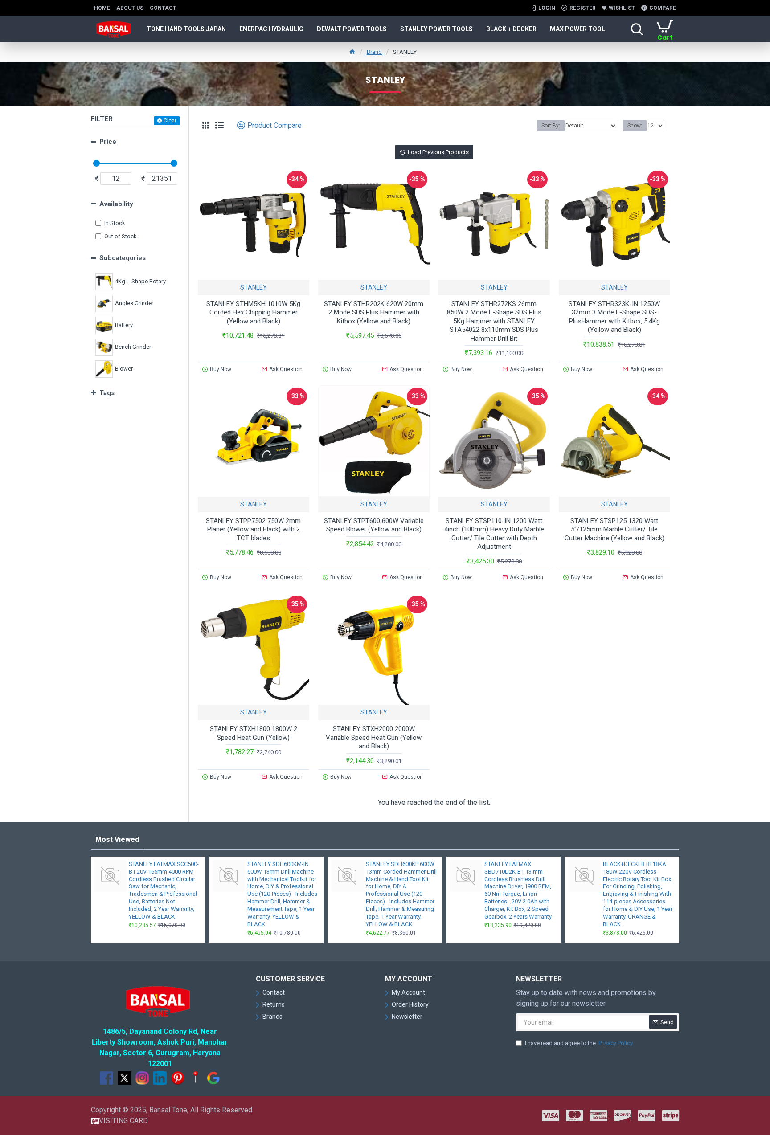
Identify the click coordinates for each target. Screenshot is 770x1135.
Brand (374, 52)
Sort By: (550, 125)
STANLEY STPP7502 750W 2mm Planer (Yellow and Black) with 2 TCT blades (253, 529)
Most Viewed (117, 839)
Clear (170, 121)
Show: (634, 125)
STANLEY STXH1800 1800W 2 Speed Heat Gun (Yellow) (253, 733)
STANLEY (253, 287)
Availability (116, 204)
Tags (107, 393)
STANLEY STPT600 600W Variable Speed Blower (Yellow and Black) (374, 525)
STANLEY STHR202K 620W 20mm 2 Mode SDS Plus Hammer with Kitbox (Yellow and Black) (373, 312)
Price (107, 142)
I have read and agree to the (579, 1043)
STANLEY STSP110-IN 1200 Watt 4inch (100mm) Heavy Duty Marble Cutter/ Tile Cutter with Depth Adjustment (494, 534)
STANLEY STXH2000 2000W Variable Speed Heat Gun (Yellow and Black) (374, 737)
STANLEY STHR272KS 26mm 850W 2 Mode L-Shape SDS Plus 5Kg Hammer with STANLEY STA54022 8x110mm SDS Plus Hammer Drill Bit (494, 321)
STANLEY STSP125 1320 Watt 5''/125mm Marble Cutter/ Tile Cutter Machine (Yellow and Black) (614, 529)
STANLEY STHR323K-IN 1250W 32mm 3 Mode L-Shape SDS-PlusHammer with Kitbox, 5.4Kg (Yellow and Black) (614, 317)
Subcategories (122, 258)
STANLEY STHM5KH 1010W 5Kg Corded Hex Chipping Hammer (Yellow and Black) (253, 312)
